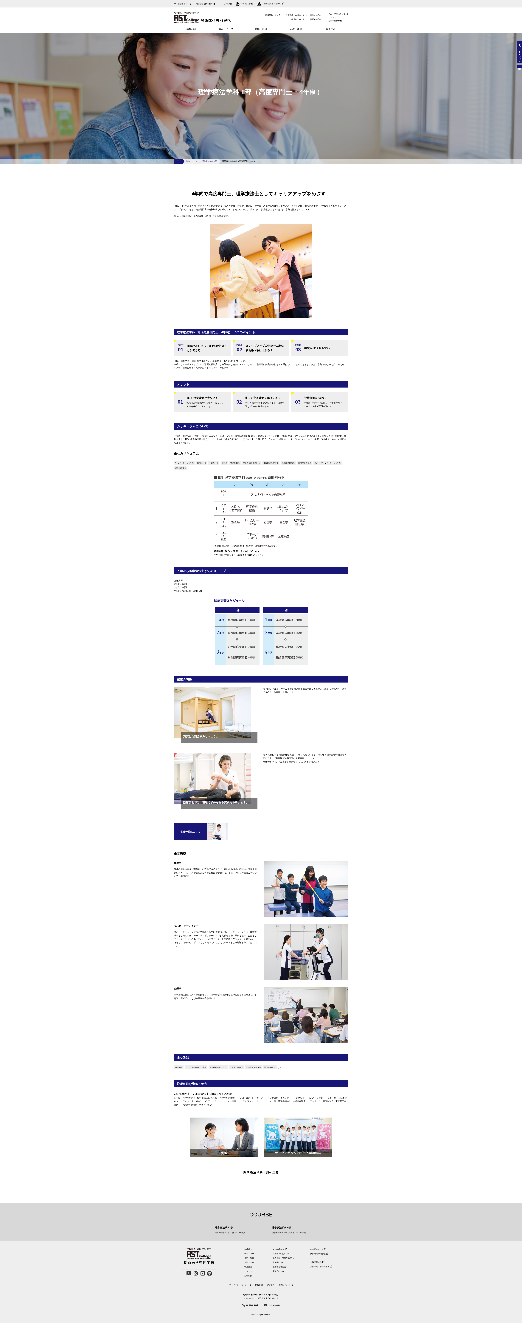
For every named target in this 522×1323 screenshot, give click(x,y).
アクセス (332, 17)
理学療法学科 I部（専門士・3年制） (230, 1232)
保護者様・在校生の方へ (296, 15)
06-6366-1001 (252, 1305)
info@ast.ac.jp (274, 1305)
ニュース (248, 1271)
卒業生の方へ (315, 15)
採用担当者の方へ (299, 19)
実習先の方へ (278, 1271)
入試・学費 (249, 1262)
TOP (179, 161)
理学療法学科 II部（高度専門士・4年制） (289, 1232)
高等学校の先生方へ (273, 15)
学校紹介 (248, 1249)
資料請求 (519, 66)
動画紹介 (248, 1276)
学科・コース (191, 161)
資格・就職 (249, 1258)
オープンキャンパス (519, 52)
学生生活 (248, 1267)
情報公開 (259, 1285)
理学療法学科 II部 (209, 161)
